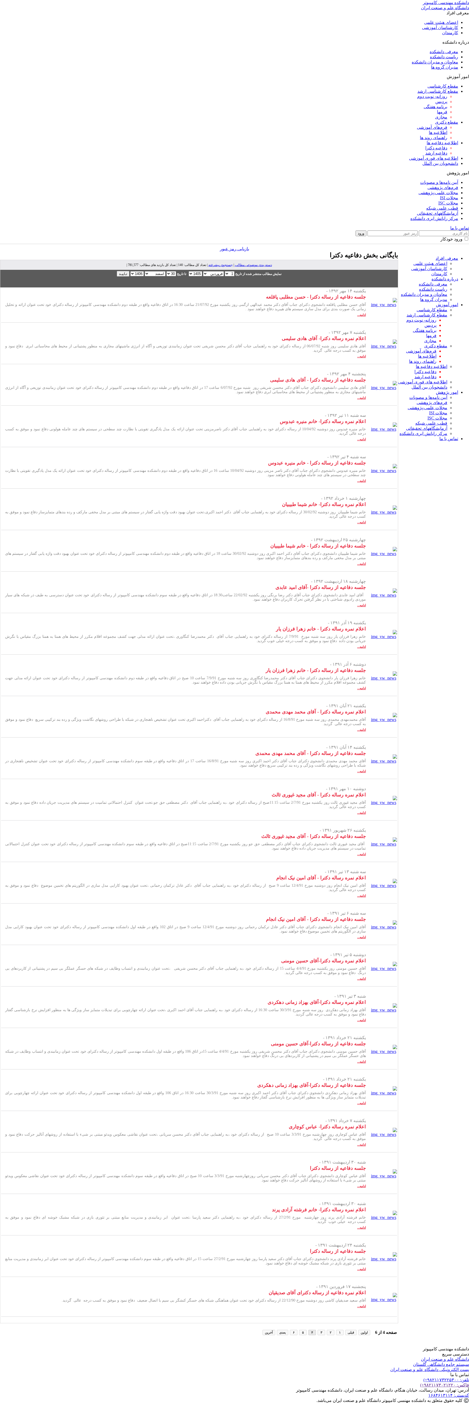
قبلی (351, 1332)
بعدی (282, 1332)
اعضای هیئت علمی (441, 22)
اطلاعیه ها (438, 132)
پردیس (441, 101)
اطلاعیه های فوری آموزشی (433, 158)
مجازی (441, 117)
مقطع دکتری (446, 122)
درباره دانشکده (445, 279)
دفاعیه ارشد (436, 153)
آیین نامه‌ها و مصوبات (439, 182)
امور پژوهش (447, 392)
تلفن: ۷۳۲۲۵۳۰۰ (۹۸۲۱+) (446, 1380)
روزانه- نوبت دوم (432, 96)
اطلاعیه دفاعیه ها (442, 142)
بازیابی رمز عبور (234, 248)
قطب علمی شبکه (442, 208)
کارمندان (450, 32)
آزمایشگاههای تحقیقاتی (437, 213)
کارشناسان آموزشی (440, 27)
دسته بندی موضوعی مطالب (253, 265)
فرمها (442, 112)
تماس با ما (459, 228)
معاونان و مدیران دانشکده (435, 62)
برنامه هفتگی (435, 106)
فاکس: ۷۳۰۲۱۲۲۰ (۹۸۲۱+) (444, 1385)
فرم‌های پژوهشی (442, 187)
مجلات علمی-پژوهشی (438, 192)
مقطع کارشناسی (442, 86)
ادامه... (361, 315)
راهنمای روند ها (433, 137)
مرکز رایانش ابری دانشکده (434, 218)
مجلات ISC (448, 203)
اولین (364, 1332)
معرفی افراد (447, 258)
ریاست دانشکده (444, 57)
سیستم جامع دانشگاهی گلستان (441, 1364)
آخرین (269, 1332)
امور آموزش (447, 304)
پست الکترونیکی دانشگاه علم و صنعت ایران (429, 1369)
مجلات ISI (449, 198)
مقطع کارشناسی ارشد (437, 91)
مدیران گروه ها (444, 67)
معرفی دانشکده (444, 51)
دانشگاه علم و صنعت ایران (445, 1359)
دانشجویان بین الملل (440, 163)
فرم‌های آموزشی (432, 127)
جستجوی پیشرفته (220, 265)
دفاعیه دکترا (436, 148)
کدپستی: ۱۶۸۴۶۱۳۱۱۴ (448, 1395)
